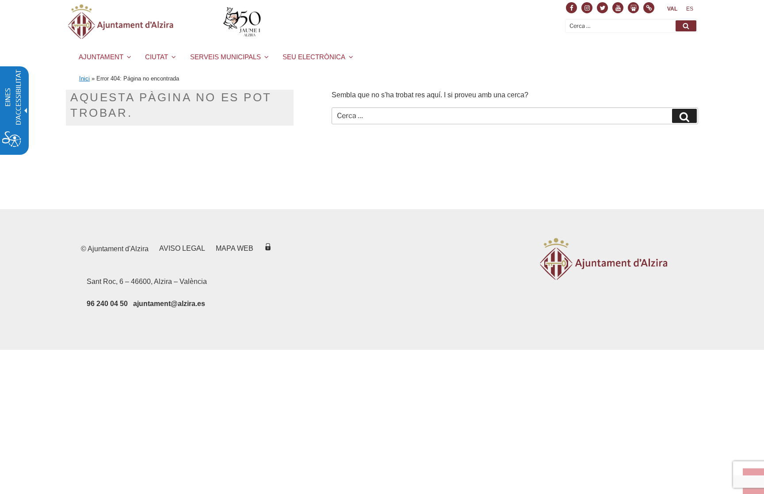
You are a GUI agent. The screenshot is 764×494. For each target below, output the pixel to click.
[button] (686, 25)
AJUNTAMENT (101, 57)
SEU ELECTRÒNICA (314, 57)
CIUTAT (156, 57)
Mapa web (234, 248)
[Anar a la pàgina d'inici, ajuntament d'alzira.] (166, 21)
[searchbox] (631, 26)
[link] (672, 9)
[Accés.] (268, 248)
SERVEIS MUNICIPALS (225, 57)
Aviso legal (182, 248)
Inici (84, 78)
